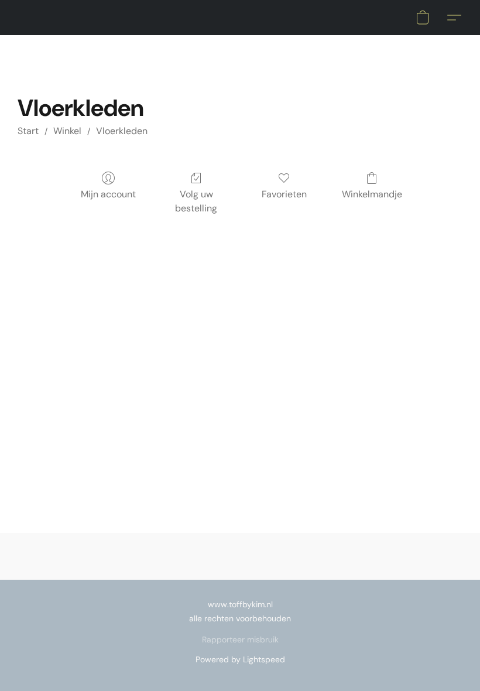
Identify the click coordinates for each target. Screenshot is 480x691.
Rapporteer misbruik (240, 639)
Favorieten (284, 194)
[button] (423, 17)
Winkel (67, 131)
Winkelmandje (372, 194)
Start (28, 131)
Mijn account (108, 194)
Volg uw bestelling (196, 201)
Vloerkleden (122, 131)
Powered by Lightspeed (240, 659)
